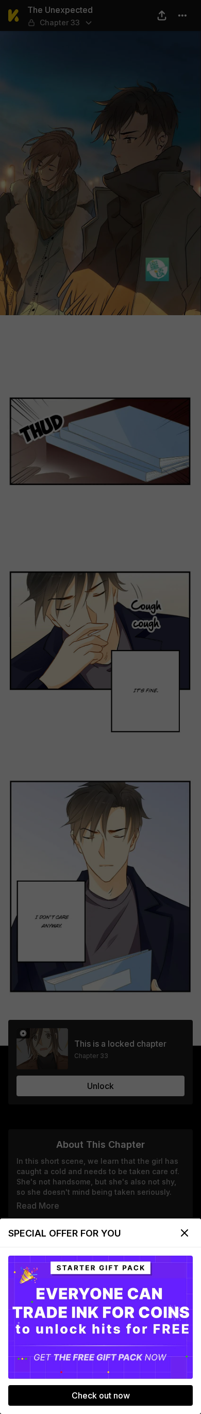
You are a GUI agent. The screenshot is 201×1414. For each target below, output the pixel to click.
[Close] (184, 1233)
